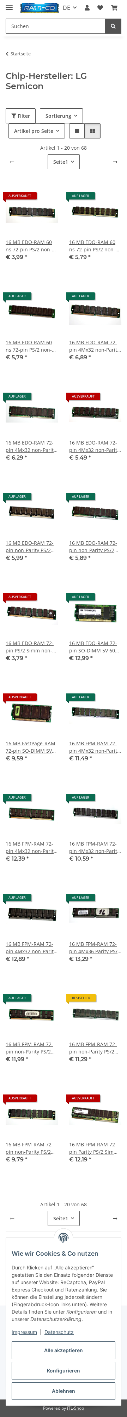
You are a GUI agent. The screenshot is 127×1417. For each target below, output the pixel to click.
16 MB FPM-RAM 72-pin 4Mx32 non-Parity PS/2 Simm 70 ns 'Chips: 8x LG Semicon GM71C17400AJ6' (31, 948)
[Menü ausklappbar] (9, 4)
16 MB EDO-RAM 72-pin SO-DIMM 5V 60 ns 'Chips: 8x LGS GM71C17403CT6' (93, 647)
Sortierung (58, 116)
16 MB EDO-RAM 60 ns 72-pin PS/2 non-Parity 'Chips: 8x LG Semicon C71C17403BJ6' (29, 246)
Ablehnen (63, 1391)
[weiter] (115, 162)
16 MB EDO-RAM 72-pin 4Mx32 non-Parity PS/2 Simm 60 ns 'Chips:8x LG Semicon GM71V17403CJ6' (94, 446)
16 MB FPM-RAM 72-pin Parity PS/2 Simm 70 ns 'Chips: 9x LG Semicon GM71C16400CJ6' (93, 1148)
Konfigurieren (63, 1371)
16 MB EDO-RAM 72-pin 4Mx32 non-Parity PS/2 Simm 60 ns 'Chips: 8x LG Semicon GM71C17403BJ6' (95, 346)
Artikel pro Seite (33, 131)
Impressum (24, 1332)
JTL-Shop (75, 1408)
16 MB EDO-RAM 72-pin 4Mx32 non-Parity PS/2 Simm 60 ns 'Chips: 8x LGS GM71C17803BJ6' (31, 446)
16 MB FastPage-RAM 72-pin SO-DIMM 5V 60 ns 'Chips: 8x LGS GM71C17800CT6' (30, 747)
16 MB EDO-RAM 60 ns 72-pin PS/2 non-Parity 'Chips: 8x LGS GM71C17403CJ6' (93, 246)
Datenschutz (59, 1332)
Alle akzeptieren (63, 1350)
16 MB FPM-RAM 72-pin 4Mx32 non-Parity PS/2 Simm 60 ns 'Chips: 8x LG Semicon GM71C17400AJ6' (95, 847)
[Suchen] (113, 26)
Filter (23, 116)
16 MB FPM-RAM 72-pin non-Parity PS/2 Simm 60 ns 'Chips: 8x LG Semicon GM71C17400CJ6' (95, 1048)
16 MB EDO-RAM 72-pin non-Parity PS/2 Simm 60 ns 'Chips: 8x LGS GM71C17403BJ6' (31, 547)
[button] (87, 8)
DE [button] (66, 8)
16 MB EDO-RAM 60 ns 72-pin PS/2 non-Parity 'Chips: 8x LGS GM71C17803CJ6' (29, 346)
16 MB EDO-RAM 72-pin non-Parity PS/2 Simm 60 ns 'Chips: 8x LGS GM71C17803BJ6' (95, 547)
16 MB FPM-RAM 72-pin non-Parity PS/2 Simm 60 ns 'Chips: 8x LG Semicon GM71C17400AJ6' (31, 1048)
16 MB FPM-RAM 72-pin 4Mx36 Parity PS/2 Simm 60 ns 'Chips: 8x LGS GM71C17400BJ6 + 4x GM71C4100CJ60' (95, 948)
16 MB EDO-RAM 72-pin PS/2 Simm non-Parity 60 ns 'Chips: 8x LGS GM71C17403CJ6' (31, 647)
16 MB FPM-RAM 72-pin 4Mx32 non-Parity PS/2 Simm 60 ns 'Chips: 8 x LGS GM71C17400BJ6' (94, 747)
